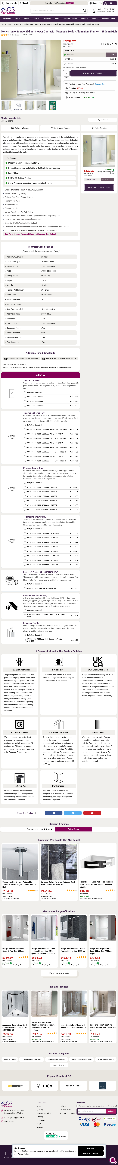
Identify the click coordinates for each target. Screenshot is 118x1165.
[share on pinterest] (92, 813)
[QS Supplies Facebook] (5, 1153)
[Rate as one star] (42, 829)
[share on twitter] (73, 813)
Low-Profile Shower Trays (31, 1059)
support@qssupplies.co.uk (14, 1118)
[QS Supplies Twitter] (11, 1153)
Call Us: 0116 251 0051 (106, 9)
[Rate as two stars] (43, 829)
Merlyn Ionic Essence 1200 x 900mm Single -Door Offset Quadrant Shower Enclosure (43, 951)
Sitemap (40, 1117)
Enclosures (47, 19)
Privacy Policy (65, 1110)
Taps (57, 19)
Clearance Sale (11, 3)
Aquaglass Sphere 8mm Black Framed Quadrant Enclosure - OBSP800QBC (14, 1027)
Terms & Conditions (67, 1113)
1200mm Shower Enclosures (60, 367)
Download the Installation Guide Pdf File (22, 358)
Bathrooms (7, 19)
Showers (36, 19)
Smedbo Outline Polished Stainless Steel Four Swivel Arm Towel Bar (58, 883)
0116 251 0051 (9, 1121)
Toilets (17, 19)
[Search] (84, 10)
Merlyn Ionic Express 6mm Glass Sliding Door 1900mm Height (101, 951)
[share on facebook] (53, 813)
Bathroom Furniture (69, 19)
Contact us (41, 1120)
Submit (111, 1111)
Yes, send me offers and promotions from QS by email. (98, 1106)
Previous (31, 3)
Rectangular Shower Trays (82, 1059)
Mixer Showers (10, 1059)
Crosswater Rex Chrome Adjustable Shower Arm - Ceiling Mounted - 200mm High (19, 884)
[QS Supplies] (8, 10)
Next (86, 3)
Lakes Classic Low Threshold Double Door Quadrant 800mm (73, 1026)
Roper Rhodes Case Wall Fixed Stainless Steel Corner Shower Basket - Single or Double (96, 884)
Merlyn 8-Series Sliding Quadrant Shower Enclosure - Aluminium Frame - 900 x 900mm (43, 1026)
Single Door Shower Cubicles (14, 367)
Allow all (90, 1148)
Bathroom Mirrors (108, 19)
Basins (26, 19)
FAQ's (39, 1124)
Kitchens (95, 19)
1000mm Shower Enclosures (37, 367)
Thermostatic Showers (56, 1059)
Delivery (63, 1106)
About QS (40, 1106)
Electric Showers (59, 1065)
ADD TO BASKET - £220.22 (94, 73)
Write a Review (74, 829)
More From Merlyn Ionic (59, 973)
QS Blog (40, 1110)
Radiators (84, 19)
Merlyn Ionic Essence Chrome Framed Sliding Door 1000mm (72, 949)
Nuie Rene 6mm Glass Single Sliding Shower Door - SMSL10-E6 (102, 1027)
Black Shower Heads (106, 1059)
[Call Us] (94, 10)
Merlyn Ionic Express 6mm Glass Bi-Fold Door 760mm (13, 949)
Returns (40, 1127)
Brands (25, 3)
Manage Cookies (90, 1153)
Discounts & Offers (44, 1113)
